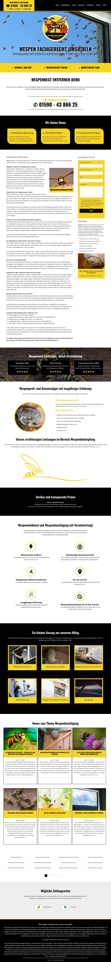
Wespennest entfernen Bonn (32, 954)
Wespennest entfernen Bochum (75, 952)
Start (57, 5)
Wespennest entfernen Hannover (35, 952)
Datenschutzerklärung (16, 857)
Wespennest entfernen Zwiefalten (42, 867)
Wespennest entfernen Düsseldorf (16, 950)
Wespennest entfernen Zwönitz (95, 857)
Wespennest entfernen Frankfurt (77, 947)
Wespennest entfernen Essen (57, 950)
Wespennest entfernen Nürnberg (74, 954)
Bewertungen (66, 5)
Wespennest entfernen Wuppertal (96, 952)
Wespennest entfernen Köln (57, 947)
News (104, 5)
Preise (74, 5)
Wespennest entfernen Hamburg (18, 947)
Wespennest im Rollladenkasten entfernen (89, 813)
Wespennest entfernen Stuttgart (97, 947)
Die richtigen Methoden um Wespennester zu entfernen (54, 753)
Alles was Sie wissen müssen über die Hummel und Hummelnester (89, 753)
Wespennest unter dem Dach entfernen (20, 813)
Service (98, 5)
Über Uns (81, 5)
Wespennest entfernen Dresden (14, 952)
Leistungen (90, 5)
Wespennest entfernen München (39, 947)
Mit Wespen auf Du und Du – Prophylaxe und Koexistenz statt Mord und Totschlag (20, 753)
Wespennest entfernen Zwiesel (95, 862)
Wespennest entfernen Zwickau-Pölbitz (68, 867)
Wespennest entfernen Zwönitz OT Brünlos (69, 857)
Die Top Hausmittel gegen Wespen (55, 813)
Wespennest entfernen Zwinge (69, 862)
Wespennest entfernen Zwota (42, 857)
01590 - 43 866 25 (19, 5)
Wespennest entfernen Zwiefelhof (16, 867)
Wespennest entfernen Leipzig (95, 950)
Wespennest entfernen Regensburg (52, 954)
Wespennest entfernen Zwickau (95, 867)
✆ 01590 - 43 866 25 (55, 104)
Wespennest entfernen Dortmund (37, 950)
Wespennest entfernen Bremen (76, 950)
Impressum (49, 960)
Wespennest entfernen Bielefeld (13, 954)
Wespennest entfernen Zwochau (16, 862)
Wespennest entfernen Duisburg (55, 952)
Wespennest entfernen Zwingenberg (42, 862)
